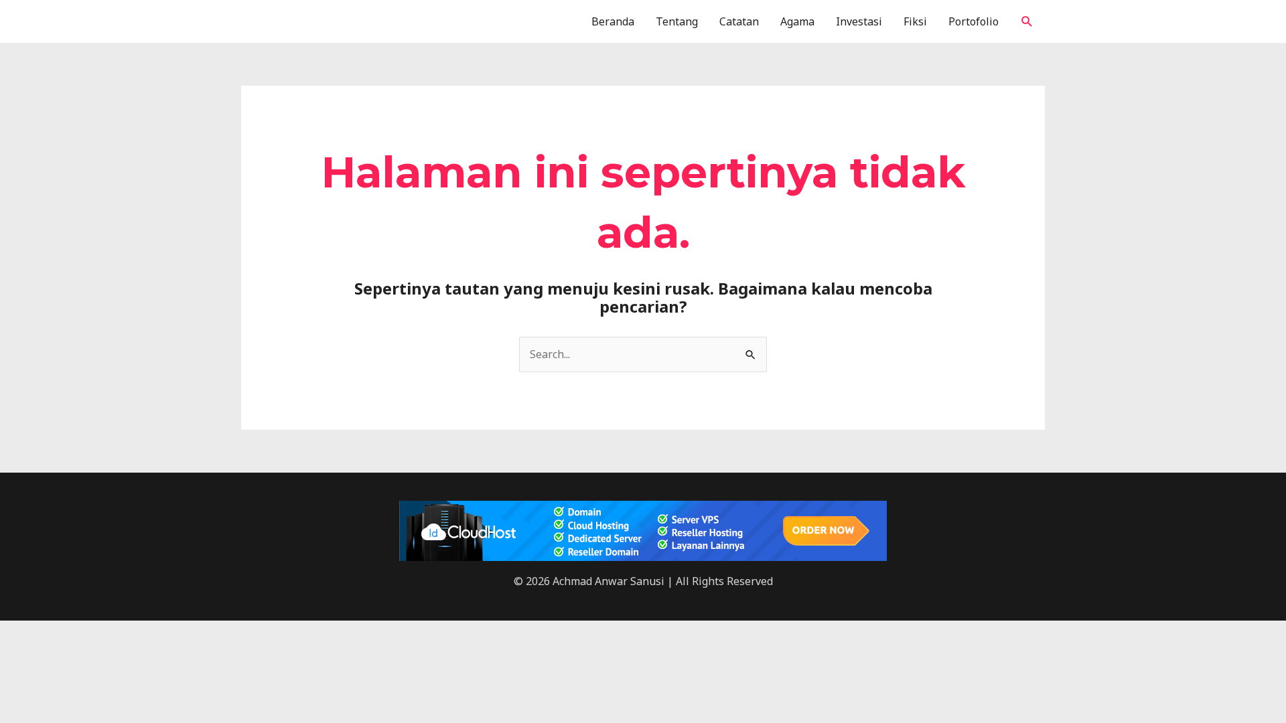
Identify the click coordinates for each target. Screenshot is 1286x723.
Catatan (739, 21)
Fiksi (915, 21)
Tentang (677, 21)
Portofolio (973, 21)
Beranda (612, 21)
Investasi (859, 21)
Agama (797, 21)
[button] (1027, 22)
